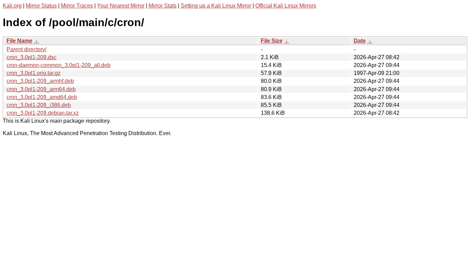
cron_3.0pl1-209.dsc (31, 57)
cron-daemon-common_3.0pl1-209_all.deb (58, 65)
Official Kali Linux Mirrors (285, 6)
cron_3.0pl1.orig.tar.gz (34, 73)
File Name (19, 41)
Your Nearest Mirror (121, 6)
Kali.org (12, 6)
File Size (271, 41)
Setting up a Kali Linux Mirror (216, 6)
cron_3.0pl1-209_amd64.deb (42, 97)
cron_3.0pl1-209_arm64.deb (41, 89)
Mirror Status (41, 6)
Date (360, 41)
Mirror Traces (77, 6)
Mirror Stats (163, 6)
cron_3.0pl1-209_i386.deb (39, 105)
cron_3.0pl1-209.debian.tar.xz (43, 113)
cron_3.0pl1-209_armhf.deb (40, 81)
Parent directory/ (26, 49)
